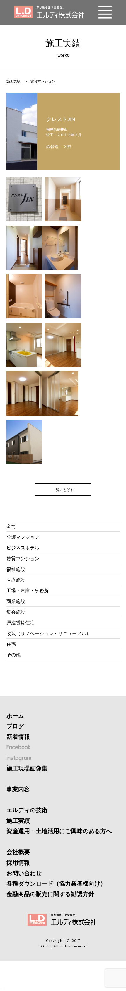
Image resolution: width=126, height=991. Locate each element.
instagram (18, 757)
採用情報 (18, 862)
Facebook (18, 746)
